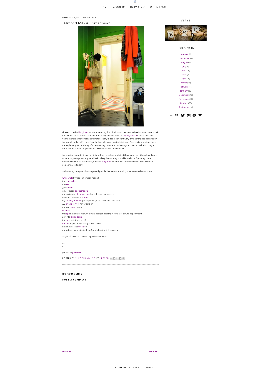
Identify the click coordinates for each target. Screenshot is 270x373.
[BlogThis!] (114, 258)
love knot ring (72, 203)
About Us (119, 7)
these (65, 223)
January (184, 54)
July (184, 66)
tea (67, 184)
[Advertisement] (185, 141)
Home (104, 7)
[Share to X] (117, 258)
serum (73, 207)
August (184, 62)
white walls (67, 177)
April (184, 78)
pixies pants (76, 216)
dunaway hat (83, 194)
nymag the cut (130, 135)
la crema (66, 210)
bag (68, 220)
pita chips (72, 181)
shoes (85, 197)
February (184, 86)
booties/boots (81, 190)
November (184, 99)
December (184, 94)
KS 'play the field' (74, 200)
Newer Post (67, 351)
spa (68, 213)
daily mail (106, 161)
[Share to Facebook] (120, 258)
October (184, 103)
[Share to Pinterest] (123, 258)
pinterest (76, 252)
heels (70, 187)
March (184, 82)
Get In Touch (159, 7)
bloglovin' (83, 132)
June (184, 70)
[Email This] (111, 258)
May (184, 74)
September (184, 58)
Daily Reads (137, 7)
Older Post (154, 351)
